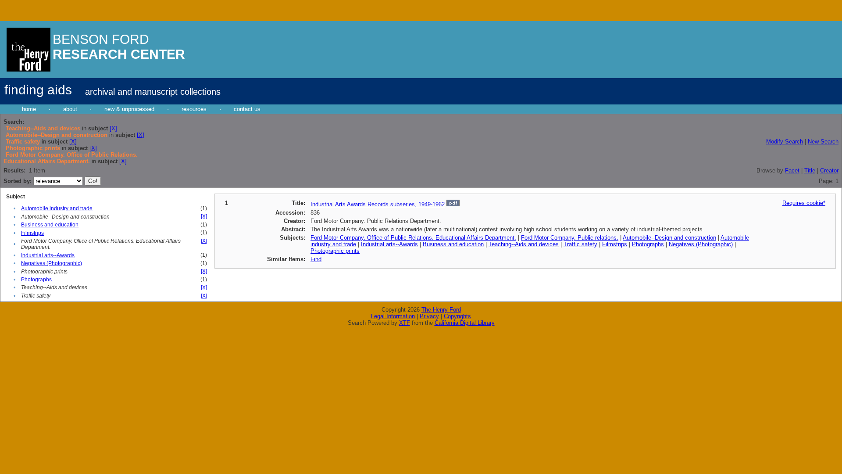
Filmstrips (32, 233)
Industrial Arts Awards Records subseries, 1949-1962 (377, 204)
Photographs (36, 279)
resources (194, 109)
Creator (829, 170)
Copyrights (457, 316)
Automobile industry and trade (57, 208)
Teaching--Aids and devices (524, 244)
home (29, 109)
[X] (113, 128)
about (70, 109)
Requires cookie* (803, 203)
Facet (792, 170)
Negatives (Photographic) (51, 263)
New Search (823, 141)
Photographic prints (335, 251)
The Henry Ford (441, 309)
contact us (247, 109)
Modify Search (784, 141)
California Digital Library (465, 323)
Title (809, 170)
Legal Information (393, 316)
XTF (404, 323)
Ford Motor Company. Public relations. (569, 237)
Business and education (49, 225)
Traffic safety (580, 244)
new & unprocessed (129, 109)
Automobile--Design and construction (669, 237)
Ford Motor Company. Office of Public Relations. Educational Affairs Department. (413, 237)
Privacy (429, 316)
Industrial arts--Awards (48, 255)
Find (315, 259)
